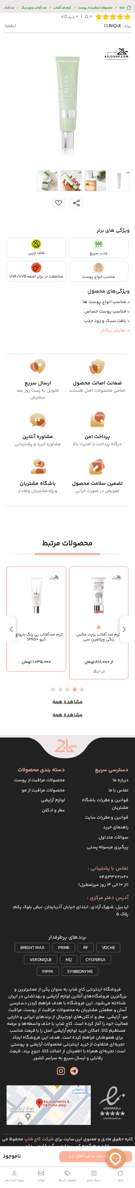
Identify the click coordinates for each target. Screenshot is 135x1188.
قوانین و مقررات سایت (106, 817)
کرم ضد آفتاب (62, 7)
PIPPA (47, 972)
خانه (122, 7)
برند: (117, 26)
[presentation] (124, 629)
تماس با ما (118, 790)
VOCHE (108, 948)
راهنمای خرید (115, 827)
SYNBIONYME (80, 972)
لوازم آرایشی (53, 800)
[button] (82, 689)
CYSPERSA (96, 960)
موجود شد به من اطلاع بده (91, 1156)
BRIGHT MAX (32, 948)
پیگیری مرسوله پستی (108, 847)
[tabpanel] (67, 103)
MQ (69, 960)
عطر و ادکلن (53, 810)
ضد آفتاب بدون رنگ (34, 7)
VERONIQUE (40, 960)
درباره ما (120, 780)
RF (85, 948)
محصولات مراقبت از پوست (95, 7)
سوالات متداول (113, 837)
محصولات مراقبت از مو (43, 790)
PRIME (63, 948)
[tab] (119, 180)
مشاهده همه (67, 702)
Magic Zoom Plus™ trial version (32, 47)
